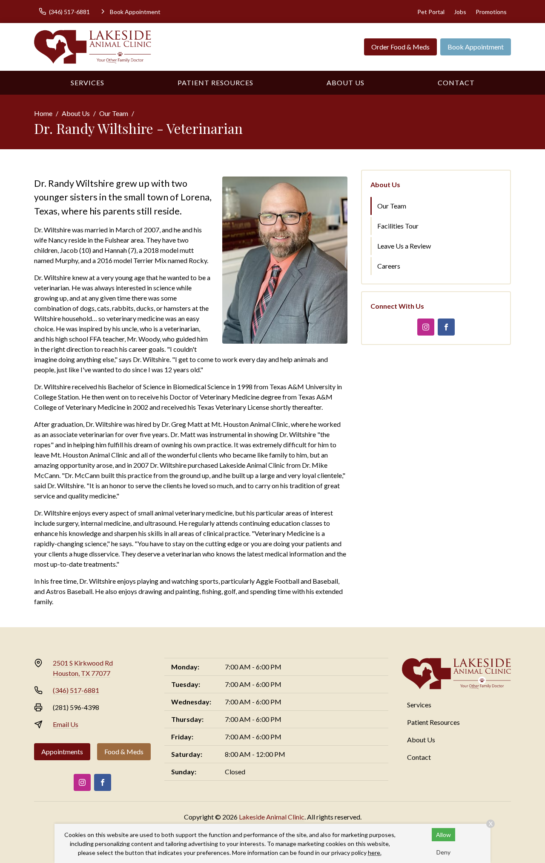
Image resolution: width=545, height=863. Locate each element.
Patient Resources (215, 82)
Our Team (113, 113)
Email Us (65, 724)
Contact (456, 82)
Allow (443, 834)
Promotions (491, 11)
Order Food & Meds (400, 47)
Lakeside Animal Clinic (271, 817)
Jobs (460, 11)
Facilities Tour (398, 226)
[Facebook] (446, 327)
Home (43, 113)
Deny (443, 852)
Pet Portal (431, 11)
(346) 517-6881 (76, 690)
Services (87, 82)
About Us (345, 82)
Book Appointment (475, 47)
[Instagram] (425, 327)
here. (375, 852)
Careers (388, 266)
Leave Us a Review (404, 246)
